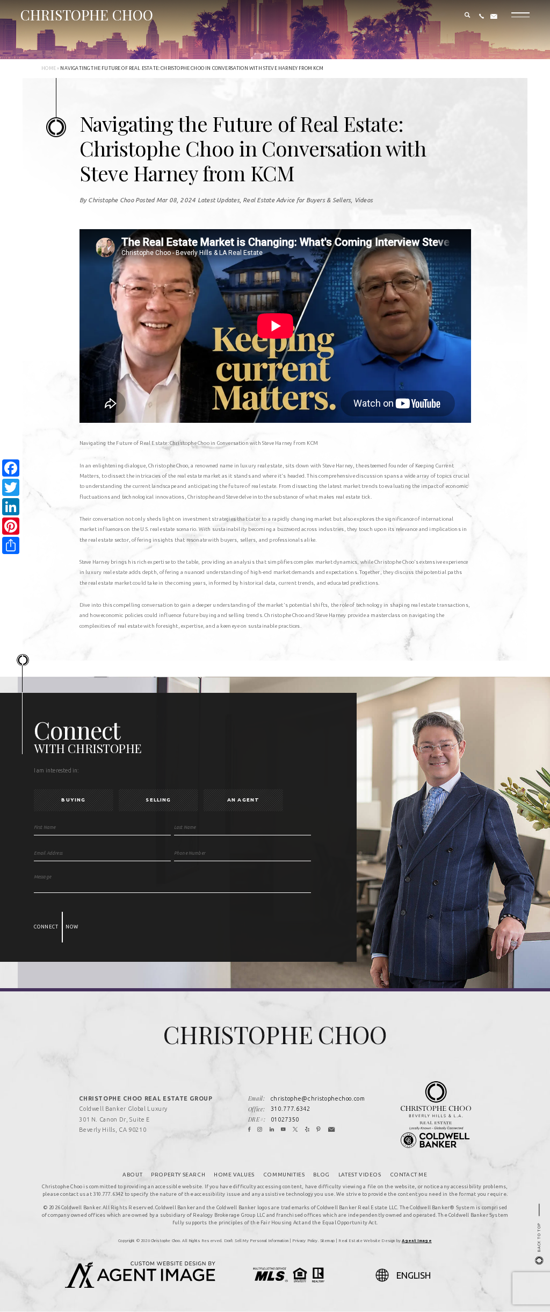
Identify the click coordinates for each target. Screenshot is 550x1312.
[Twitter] (295, 1130)
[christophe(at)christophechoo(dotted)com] (493, 16)
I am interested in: (56, 770)
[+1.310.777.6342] (481, 16)
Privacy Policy (304, 1240)
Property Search (178, 1175)
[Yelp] (307, 1130)
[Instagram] (260, 1130)
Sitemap (327, 1240)
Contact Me (409, 1175)
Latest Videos (359, 1175)
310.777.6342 (290, 1108)
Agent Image (417, 1240)
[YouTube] (283, 1130)
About (132, 1175)
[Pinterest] (318, 1130)
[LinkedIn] (272, 1130)
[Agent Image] (140, 1284)
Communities (284, 1175)
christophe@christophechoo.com (318, 1098)
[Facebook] (249, 1130)
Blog (321, 1175)
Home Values (234, 1175)
